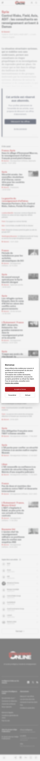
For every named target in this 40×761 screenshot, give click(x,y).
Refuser (27, 395)
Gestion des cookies (12, 383)
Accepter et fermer (20, 389)
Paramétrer (12, 395)
